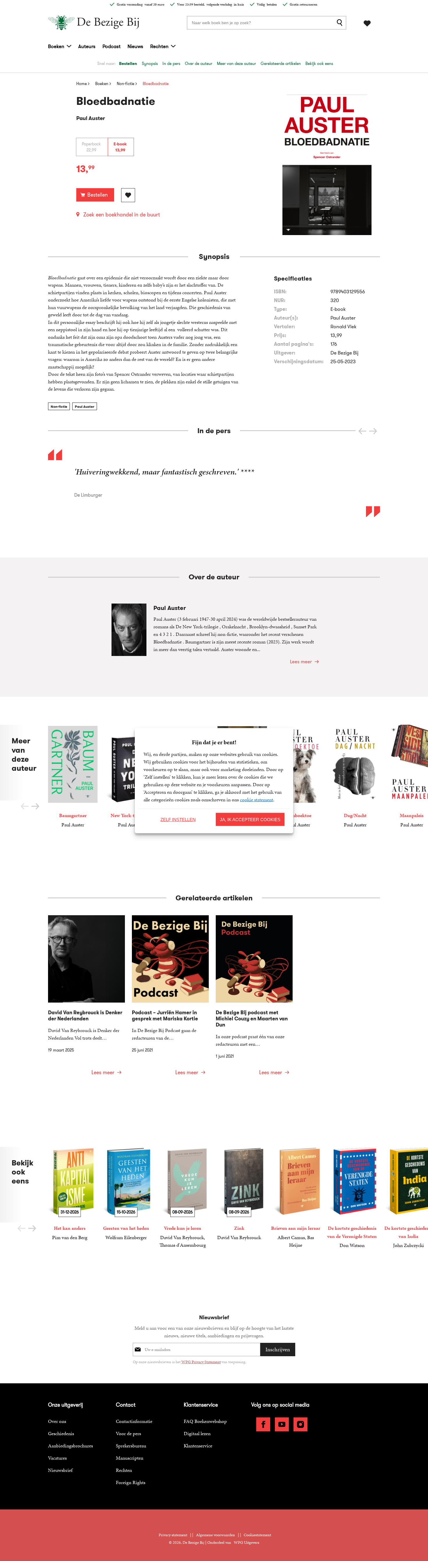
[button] (373, 431)
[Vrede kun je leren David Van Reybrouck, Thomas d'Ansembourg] (182, 1198)
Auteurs (86, 46)
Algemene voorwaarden (215, 1535)
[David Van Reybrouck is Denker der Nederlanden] (86, 999)
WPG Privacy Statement (201, 1362)
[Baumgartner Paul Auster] (73, 776)
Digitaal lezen (197, 1433)
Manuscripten (129, 1457)
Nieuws (135, 46)
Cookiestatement (257, 1535)
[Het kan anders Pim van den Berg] (69, 1194)
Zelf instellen (178, 819)
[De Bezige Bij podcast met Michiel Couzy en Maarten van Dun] (254, 999)
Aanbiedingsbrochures (70, 1445)
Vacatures (57, 1457)
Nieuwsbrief (60, 1470)
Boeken (56, 46)
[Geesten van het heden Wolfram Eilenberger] (126, 1194)
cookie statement (256, 799)
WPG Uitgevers (246, 1542)
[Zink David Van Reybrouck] (239, 1194)
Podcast (111, 46)
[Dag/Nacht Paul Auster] (355, 776)
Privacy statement (173, 1535)
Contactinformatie (134, 1421)
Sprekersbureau (131, 1445)
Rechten (159, 46)
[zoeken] (340, 22)
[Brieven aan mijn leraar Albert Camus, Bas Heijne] (295, 1198)
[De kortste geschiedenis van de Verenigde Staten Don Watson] (352, 1198)
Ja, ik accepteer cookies (250, 819)
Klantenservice (198, 1445)
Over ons (57, 1421)
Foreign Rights (130, 1482)
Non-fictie (59, 406)
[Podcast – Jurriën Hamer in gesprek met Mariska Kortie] (170, 999)
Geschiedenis (61, 1433)
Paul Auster (84, 406)
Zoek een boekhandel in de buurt (121, 214)
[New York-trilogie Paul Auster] (129, 776)
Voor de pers (128, 1433)
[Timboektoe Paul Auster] (298, 776)
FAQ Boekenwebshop (205, 1421)
